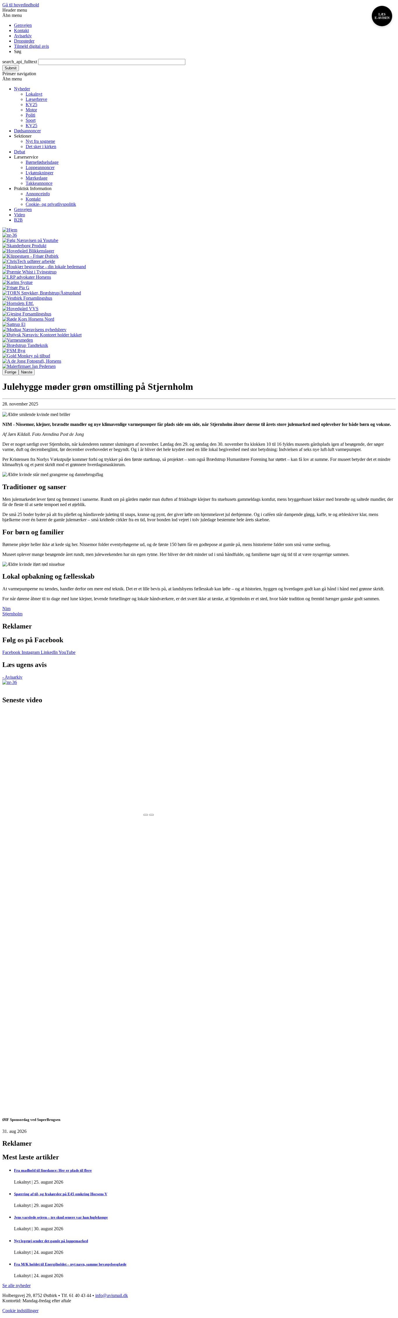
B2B (18, 219)
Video (19, 214)
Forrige (10, 372)
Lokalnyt (34, 94)
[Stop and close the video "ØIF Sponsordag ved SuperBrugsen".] (145, 815)
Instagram (31, 652)
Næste (26, 372)
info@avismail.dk (111, 1295)
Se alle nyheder (16, 1285)
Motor (31, 109)
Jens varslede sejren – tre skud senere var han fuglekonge (61, 1217)
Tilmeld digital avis (31, 46)
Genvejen (23, 25)
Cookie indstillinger (20, 1310)
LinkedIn (50, 652)
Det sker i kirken (41, 146)
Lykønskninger (39, 172)
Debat (19, 151)
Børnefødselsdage (42, 162)
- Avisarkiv (12, 677)
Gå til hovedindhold (20, 4)
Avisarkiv (23, 35)
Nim (6, 608)
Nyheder (22, 88)
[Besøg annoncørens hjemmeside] (199, 240)
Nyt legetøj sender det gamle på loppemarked (51, 1241)
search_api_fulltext (19, 61)
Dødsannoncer (27, 130)
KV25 (31, 104)
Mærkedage (36, 178)
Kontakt (21, 30)
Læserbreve (36, 99)
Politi (30, 115)
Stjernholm (12, 613)
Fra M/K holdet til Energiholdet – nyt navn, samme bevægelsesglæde (70, 1264)
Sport (31, 120)
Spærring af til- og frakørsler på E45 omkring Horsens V (60, 1194)
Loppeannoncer (40, 167)
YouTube (67, 652)
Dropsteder (24, 40)
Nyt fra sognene (40, 141)
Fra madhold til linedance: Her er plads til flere (53, 1170)
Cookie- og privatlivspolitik (51, 204)
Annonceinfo (38, 193)
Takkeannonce (39, 183)
